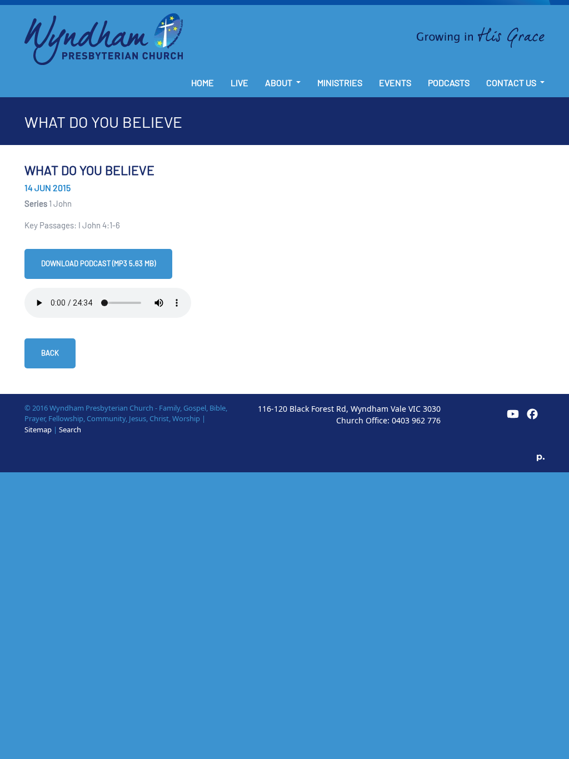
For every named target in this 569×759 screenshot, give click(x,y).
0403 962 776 (416, 420)
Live (239, 82)
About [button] (279, 82)
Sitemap (38, 430)
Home (202, 82)
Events (395, 82)
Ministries (339, 82)
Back (50, 352)
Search (70, 430)
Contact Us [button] (512, 82)
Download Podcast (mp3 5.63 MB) (98, 263)
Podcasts (449, 82)
